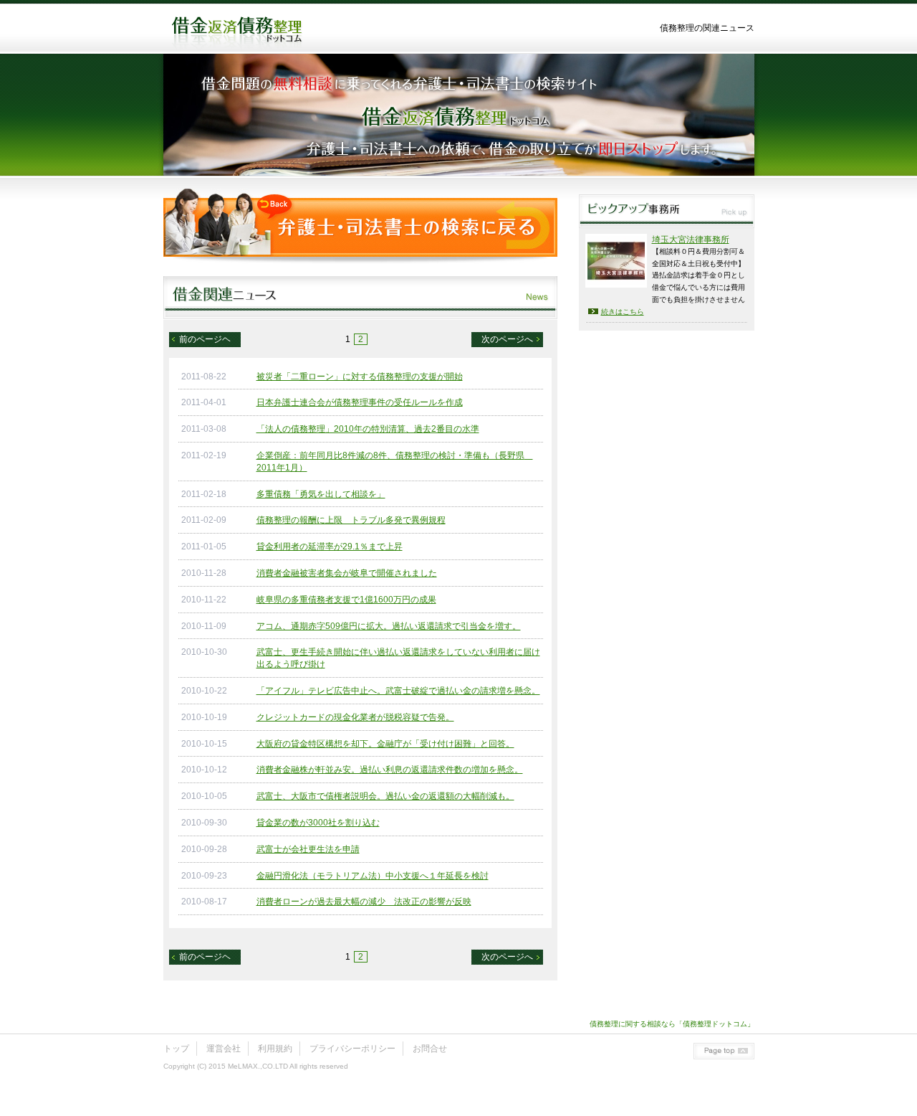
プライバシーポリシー (352, 1049)
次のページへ (507, 339)
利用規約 (275, 1049)
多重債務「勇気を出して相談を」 (320, 494)
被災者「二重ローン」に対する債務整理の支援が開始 (359, 377)
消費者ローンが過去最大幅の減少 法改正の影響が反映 (363, 902)
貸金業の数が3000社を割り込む (318, 823)
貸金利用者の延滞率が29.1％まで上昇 (329, 547)
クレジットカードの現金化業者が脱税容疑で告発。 (355, 717)
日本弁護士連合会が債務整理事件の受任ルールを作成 (359, 402)
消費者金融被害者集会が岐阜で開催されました (346, 573)
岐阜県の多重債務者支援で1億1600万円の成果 (346, 600)
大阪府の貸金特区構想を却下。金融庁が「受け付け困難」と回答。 (385, 744)
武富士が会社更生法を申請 (308, 849)
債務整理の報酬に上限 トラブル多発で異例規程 (351, 520)
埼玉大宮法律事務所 (690, 240)
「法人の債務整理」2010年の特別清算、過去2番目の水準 (367, 429)
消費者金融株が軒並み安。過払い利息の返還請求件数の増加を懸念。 (389, 770)
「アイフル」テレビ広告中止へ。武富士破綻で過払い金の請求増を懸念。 (398, 691)
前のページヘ (205, 339)
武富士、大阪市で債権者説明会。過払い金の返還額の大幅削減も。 (385, 796)
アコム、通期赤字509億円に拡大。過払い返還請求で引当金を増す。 (388, 626)
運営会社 (223, 1049)
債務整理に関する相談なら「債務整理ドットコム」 (672, 1024)
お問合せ (430, 1049)
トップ (176, 1049)
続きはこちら (622, 312)
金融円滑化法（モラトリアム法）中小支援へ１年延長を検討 (372, 876)
